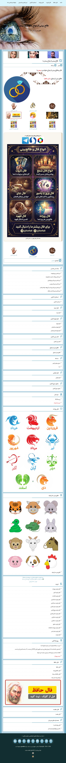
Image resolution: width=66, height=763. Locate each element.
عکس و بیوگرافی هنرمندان (54, 728)
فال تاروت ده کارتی (55, 620)
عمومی (53, 260)
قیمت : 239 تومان (33, 579)
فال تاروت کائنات (56, 596)
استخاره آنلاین (33, 2)
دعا (59, 367)
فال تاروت (48, 2)
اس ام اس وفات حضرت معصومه (53, 277)
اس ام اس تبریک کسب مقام (54, 291)
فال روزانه (41, 2)
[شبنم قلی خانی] (13, 55)
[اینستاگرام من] (37, 741)
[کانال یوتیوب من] (19, 741)
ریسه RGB (57, 399)
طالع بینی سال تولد (56, 572)
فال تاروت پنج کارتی (55, 610)
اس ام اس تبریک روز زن (55, 284)
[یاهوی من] (51, 741)
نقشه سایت (27, 750)
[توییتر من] (28, 741)
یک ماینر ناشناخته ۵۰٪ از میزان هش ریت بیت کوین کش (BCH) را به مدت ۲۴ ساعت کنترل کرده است (37, 649)
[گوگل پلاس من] (24, 741)
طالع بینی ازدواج (53, 78)
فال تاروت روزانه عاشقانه (54, 627)
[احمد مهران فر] (53, 55)
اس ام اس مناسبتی (23, 2)
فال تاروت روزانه (56, 589)
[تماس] (33, 741)
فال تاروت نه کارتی (56, 617)
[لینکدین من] (15, 741)
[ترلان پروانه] (33, 55)
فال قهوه (58, 323)
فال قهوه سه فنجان (56, 327)
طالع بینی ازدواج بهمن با (50, 61)
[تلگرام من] (46, 741)
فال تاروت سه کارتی (55, 603)
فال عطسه (58, 714)
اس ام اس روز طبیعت (55, 273)
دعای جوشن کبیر (56, 363)
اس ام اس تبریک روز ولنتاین (54, 280)
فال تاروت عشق (56, 624)
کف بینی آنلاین (57, 341)
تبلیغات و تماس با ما (11, 2)
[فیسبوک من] (42, 741)
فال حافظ (55, 2)
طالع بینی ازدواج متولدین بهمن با (33, 25)
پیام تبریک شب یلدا (55, 677)
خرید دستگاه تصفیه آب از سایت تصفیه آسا (50, 645)
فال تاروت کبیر (56, 592)
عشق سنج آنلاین (56, 388)
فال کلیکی (58, 377)
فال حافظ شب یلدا (56, 674)
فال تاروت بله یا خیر (55, 631)
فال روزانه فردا (56, 725)
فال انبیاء (58, 312)
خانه (61, 2)
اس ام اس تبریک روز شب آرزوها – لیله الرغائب (50, 287)
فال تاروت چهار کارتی (55, 606)
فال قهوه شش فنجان (55, 330)
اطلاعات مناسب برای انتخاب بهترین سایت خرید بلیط (48, 652)
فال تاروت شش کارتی (55, 613)
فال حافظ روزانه (56, 670)
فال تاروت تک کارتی (55, 599)
